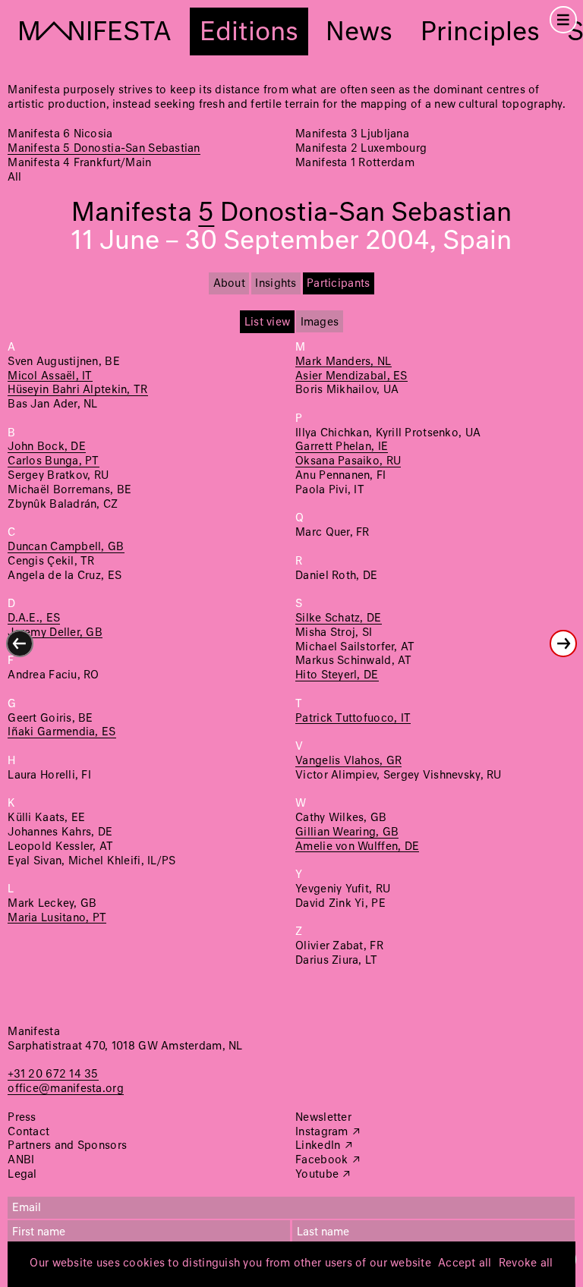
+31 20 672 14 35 (53, 1074)
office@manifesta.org (65, 1089)
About (229, 283)
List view (267, 322)
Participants (338, 283)
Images (320, 322)
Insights (275, 283)
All (14, 177)
